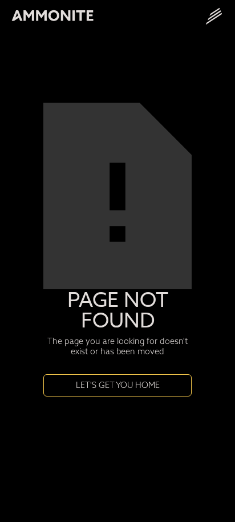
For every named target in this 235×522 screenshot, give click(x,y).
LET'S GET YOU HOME (118, 385)
